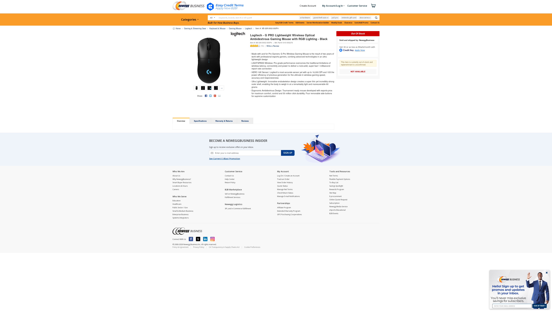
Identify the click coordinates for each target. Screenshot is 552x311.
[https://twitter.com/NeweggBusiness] (198, 239)
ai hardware (305, 17)
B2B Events (300, 23)
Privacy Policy (198, 247)
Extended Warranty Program (288, 211)
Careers (175, 189)
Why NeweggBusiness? (181, 179)
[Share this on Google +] (215, 96)
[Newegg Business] (187, 231)
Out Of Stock (358, 33)
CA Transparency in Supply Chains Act (224, 247)
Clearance (348, 23)
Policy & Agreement (180, 247)
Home (178, 28)
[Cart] (373, 6)
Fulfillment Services (232, 197)
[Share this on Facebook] (206, 96)
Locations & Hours (180, 186)
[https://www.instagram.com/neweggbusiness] (212, 239)
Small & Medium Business (182, 211)
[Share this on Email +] (219, 96)
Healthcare (176, 204)
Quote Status (282, 186)
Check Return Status (285, 193)
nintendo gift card (349, 17)
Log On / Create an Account (288, 176)
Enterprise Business (180, 214)
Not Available (358, 71)
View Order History (285, 182)
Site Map (332, 193)
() (262, 46)
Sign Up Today (539, 306)
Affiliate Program (284, 207)
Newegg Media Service (338, 206)
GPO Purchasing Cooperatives (289, 214)
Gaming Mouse (235, 28)
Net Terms (333, 176)
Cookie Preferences (252, 247)
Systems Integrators (180, 218)
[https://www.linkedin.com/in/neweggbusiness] (205, 239)
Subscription (334, 203)
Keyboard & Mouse (217, 28)
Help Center (230, 179)
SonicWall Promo (361, 23)
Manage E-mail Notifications (288, 196)
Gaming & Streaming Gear (195, 28)
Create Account (308, 5)
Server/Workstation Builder (318, 23)
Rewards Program (336, 189)
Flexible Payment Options (339, 179)
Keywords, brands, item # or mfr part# (235, 17)
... (222, 87)
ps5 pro (335, 17)
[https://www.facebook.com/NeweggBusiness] (191, 239)
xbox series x (365, 17)
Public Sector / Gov (180, 207)
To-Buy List (333, 182)
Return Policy (230, 182)
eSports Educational (337, 210)
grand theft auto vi (320, 17)
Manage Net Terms (285, 189)
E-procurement (335, 196)
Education (176, 200)
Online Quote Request (338, 199)
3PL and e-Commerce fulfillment (238, 208)
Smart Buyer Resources (181, 182)
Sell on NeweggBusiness (234, 194)
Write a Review (273, 45)
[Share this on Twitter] (210, 96)
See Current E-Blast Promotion (224, 158)
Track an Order (283, 179)
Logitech (248, 28)
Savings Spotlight (336, 186)
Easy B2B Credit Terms (284, 23)
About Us (176, 176)
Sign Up (287, 152)
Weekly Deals (336, 23)
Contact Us (375, 23)
